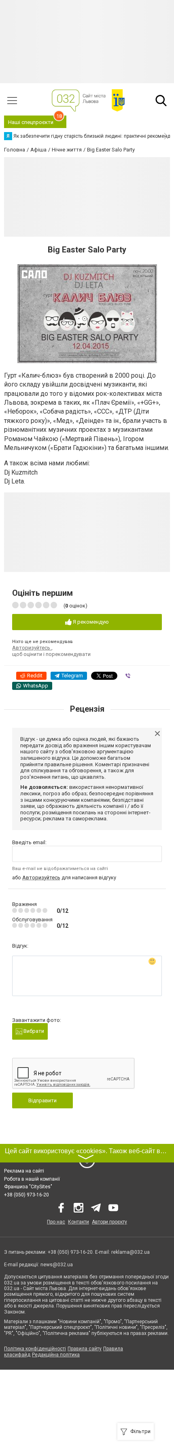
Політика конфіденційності (35, 1349)
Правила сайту (85, 1349)
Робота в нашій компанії (32, 1179)
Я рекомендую (90, 622)
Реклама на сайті (24, 1171)
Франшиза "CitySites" (28, 1187)
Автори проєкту (109, 1222)
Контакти (78, 1222)
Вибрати (33, 1031)
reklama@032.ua (130, 1252)
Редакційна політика (56, 1355)
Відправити (42, 1100)
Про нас (56, 1222)
